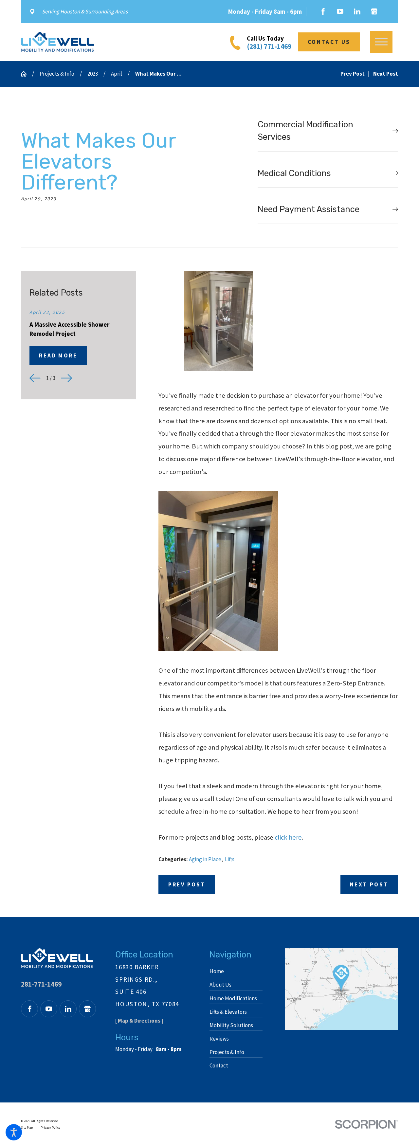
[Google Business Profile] (374, 11)
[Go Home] (26, 74)
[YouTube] (340, 11)
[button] (14, 1132)
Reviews (219, 1038)
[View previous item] (35, 378)
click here (288, 837)
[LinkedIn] (357, 11)
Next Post (369, 884)
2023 (92, 73)
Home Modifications (233, 998)
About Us (220, 984)
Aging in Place (205, 859)
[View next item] (66, 378)
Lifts (229, 859)
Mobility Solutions (231, 1025)
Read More (58, 355)
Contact (219, 1065)
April (116, 73)
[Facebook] (323, 11)
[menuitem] (236, 971)
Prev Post (187, 884)
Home (217, 971)
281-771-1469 (41, 984)
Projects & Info (57, 73)
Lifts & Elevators (228, 1011)
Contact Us (329, 41)
